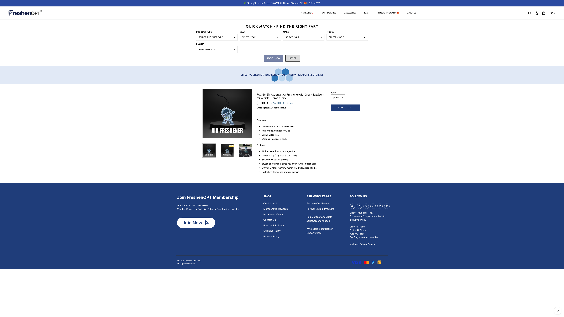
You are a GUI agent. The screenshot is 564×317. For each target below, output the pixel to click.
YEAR (242, 32)
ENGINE (200, 44)
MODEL (330, 32)
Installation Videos (273, 214)
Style (333, 92)
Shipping (261, 107)
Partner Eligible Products (320, 208)
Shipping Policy (272, 230)
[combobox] (217, 37)
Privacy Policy (271, 236)
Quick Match (270, 203)
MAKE (286, 32)
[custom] (352, 206)
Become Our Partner (318, 203)
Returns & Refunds (273, 225)
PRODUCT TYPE (204, 32)
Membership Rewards (275, 208)
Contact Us (269, 219)
